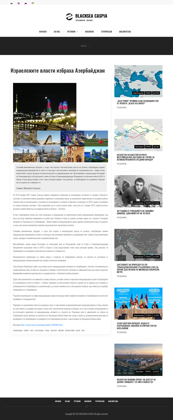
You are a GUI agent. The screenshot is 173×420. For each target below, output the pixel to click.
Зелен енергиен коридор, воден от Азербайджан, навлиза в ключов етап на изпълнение (137, 326)
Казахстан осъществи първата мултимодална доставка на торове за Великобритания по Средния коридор (136, 157)
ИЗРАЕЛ (26, 330)
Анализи (89, 31)
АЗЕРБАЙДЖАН (18, 330)
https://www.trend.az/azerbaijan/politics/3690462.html (42, 324)
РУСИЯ (78, 330)
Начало (42, 31)
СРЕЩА (47, 330)
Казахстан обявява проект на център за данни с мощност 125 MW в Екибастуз (136, 381)
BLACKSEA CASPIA (91, 16)
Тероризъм (106, 31)
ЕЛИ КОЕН (54, 330)
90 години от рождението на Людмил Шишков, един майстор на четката (135, 212)
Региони (77, 401)
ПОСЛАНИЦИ (39, 330)
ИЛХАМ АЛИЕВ (69, 330)
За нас (57, 31)
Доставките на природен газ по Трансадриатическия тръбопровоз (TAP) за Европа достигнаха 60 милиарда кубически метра (138, 268)
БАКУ (31, 330)
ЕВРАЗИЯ (61, 330)
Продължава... (122, 107)
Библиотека (125, 31)
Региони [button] (71, 31)
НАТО (83, 330)
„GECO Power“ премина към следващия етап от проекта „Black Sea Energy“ (138, 102)
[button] (25, 138)
